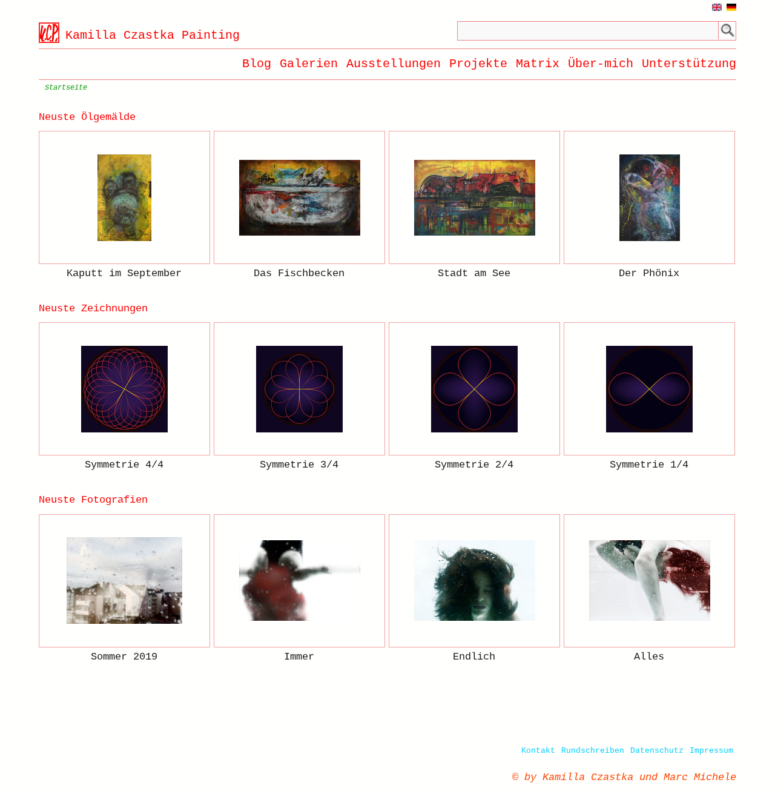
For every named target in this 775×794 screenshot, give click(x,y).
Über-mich (600, 64)
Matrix (537, 64)
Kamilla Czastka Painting (152, 35)
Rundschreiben (592, 750)
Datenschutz (657, 750)
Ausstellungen (393, 64)
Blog (256, 64)
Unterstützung (689, 64)
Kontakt (538, 750)
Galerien (309, 64)
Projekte (478, 64)
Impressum (711, 750)
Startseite (66, 88)
